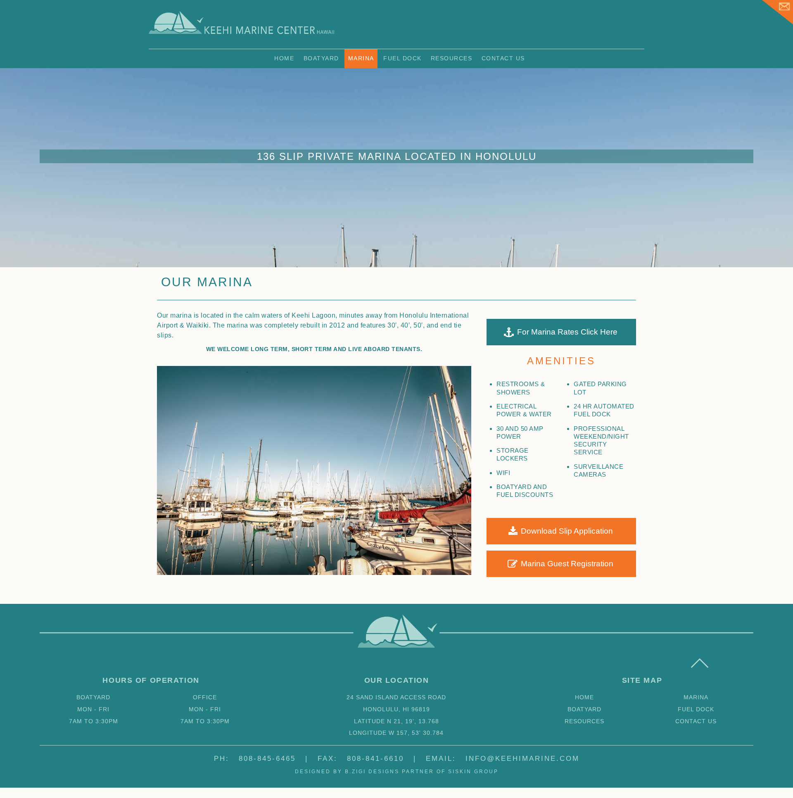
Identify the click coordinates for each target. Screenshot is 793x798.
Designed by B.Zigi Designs (347, 771)
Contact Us (503, 58)
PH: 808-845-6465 (255, 758)
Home (284, 58)
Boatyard (321, 58)
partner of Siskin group (450, 771)
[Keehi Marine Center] (242, 33)
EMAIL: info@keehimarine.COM (502, 758)
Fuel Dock (402, 58)
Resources (451, 58)
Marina (361, 58)
